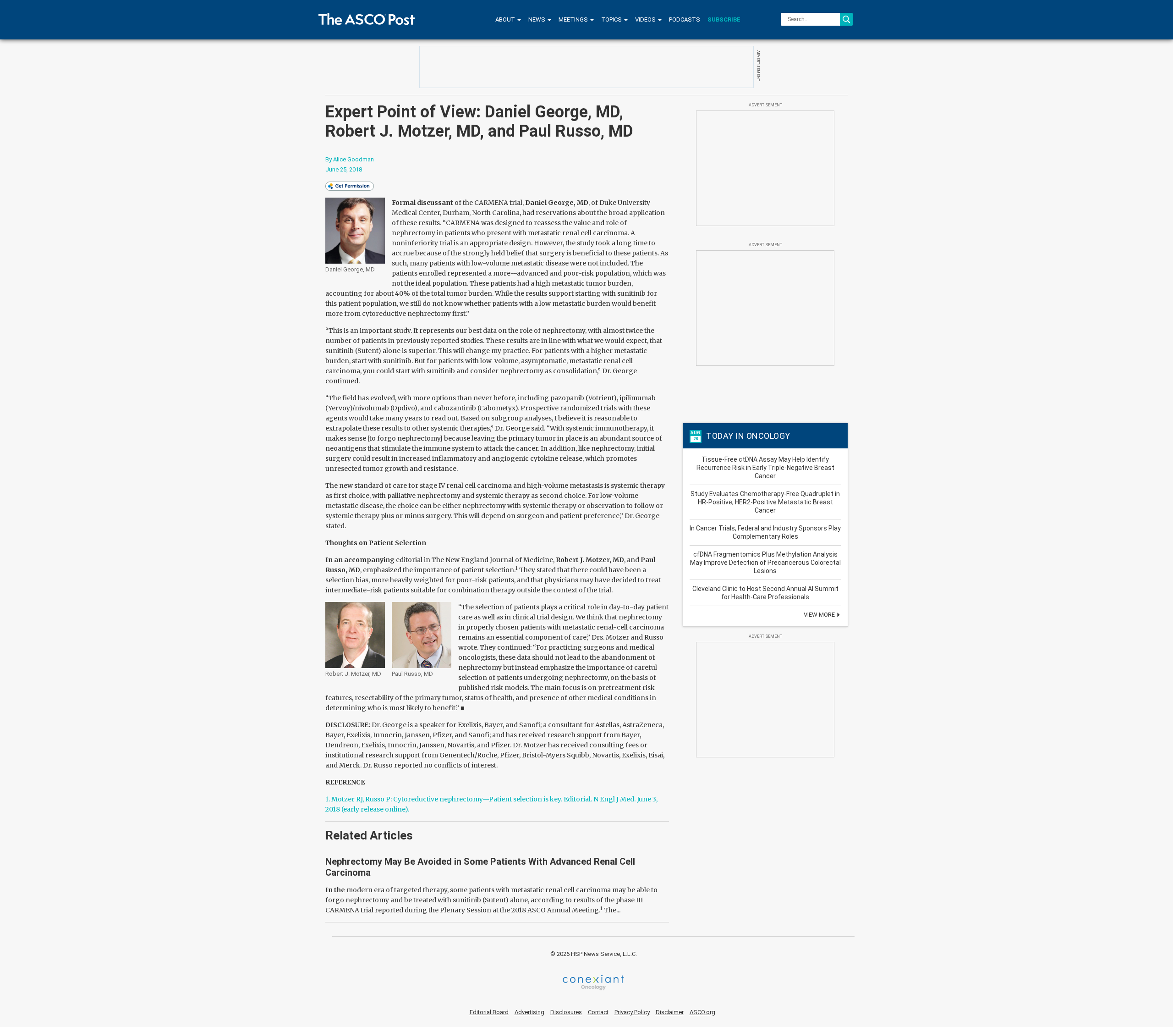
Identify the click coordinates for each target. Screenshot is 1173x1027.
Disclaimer (670, 1012)
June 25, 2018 (343, 169)
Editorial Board (489, 1012)
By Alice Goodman (349, 159)
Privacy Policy (632, 1012)
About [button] (505, 19)
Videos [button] (646, 19)
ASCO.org (702, 1012)
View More (820, 614)
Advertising (529, 1012)
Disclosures (566, 1012)
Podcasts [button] (684, 19)
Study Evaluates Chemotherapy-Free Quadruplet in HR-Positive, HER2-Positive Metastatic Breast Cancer (765, 502)
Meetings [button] (574, 19)
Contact (598, 1012)
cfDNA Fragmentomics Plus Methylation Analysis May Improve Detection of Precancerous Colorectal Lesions (765, 562)
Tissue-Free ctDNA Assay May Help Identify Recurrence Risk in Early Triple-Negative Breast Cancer (765, 468)
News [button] (537, 19)
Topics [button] (612, 19)
